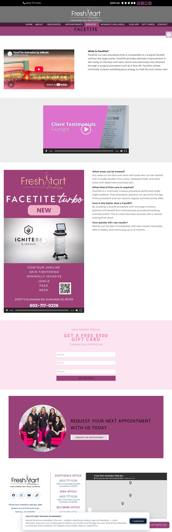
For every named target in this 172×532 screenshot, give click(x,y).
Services (90, 24)
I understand (138, 521)
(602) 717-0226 (33, 3)
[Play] (46, 151)
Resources (54, 24)
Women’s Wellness (112, 24)
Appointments (74, 24)
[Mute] (121, 151)
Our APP (134, 24)
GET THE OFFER (86, 378)
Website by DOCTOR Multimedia (25, 508)
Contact (162, 24)
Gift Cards (148, 24)
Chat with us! (157, 525)
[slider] (84, 151)
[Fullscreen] (125, 151)
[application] (86, 129)
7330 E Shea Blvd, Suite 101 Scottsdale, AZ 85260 (68, 501)
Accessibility (29, 512)
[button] (86, 129)
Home (29, 24)
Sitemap (19, 512)
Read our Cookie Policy (87, 525)
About (39, 24)
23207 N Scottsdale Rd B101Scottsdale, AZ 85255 (68, 485)
